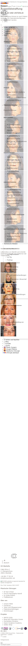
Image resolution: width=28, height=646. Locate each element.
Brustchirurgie (8, 117)
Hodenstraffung (12, 222)
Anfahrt (9, 6)
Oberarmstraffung (13, 203)
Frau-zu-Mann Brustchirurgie (14, 518)
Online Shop (8, 625)
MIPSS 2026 (11, 95)
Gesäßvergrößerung (14, 189)
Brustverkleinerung (13, 136)
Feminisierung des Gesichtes (17, 233)
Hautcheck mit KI (9, 314)
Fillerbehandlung (12, 267)
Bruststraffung (12, 133)
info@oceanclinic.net (8, 578)
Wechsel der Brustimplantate (17, 141)
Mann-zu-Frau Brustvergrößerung (15, 516)
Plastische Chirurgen (14, 51)
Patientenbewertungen (14, 71)
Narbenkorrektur (12, 206)
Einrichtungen (8, 611)
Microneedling (11, 282)
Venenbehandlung (13, 289)
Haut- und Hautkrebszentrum (13, 305)
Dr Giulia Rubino (9, 595)
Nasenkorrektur (12, 168)
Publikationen (11, 76)
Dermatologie (8, 299)
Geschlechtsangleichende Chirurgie (14, 229)
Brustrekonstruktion (13, 138)
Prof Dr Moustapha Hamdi (13, 593)
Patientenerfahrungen (11, 609)
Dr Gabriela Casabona (14, 49)
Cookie (4, 636)
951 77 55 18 (17, 6)
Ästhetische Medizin (11, 244)
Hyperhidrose (11, 291)
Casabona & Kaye (13, 55)
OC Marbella (11, 58)
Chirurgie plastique (12, 353)
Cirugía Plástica (11, 349)
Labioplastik (11, 198)
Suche (4, 6)
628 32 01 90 (10, 29)
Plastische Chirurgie (10, 105)
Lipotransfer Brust (10, 371)
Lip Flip (9, 257)
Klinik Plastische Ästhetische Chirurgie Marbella (14, 2)
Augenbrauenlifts (12, 174)
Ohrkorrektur (11, 165)
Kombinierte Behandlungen (16, 294)
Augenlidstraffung (13, 171)
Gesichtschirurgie (9, 152)
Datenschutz (19, 633)
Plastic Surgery (11, 347)
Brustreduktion (12, 239)
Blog (6, 342)
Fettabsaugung (12, 186)
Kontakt (8, 33)
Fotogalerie (11, 67)
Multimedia (10, 79)
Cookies (10, 634)
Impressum (4, 634)
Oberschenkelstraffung (15, 200)
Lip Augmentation (13, 254)
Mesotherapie (11, 272)
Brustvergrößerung (13, 124)
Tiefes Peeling (8, 521)
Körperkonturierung (10, 182)
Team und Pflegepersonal (15, 61)
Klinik (5, 35)
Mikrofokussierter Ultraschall (16, 279)
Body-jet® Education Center (16, 97)
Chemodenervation (13, 263)
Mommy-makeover (13, 209)
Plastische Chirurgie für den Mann (14, 214)
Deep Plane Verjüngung (15, 157)
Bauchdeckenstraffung (14, 195)
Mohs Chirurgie (8, 332)
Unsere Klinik (8, 604)
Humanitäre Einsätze (14, 100)
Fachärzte (7, 605)
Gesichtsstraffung (13, 160)
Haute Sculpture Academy (16, 92)
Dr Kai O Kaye (12, 46)
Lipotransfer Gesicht (11, 381)
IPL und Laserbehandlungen (16, 275)
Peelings (10, 260)
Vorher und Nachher (12, 340)
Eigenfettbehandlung (14, 162)
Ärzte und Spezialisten (14, 64)
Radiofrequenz (12, 285)
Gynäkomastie (12, 219)
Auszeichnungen (12, 82)
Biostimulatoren (12, 269)
